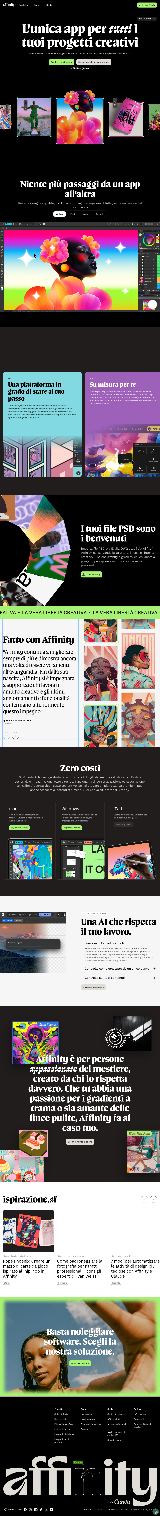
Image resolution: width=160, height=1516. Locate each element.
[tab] (59, 214)
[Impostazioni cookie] (155, 1511)
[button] (9, 1509)
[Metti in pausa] (152, 304)
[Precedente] (6, 362)
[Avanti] (15, 362)
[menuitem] (25, 5)
